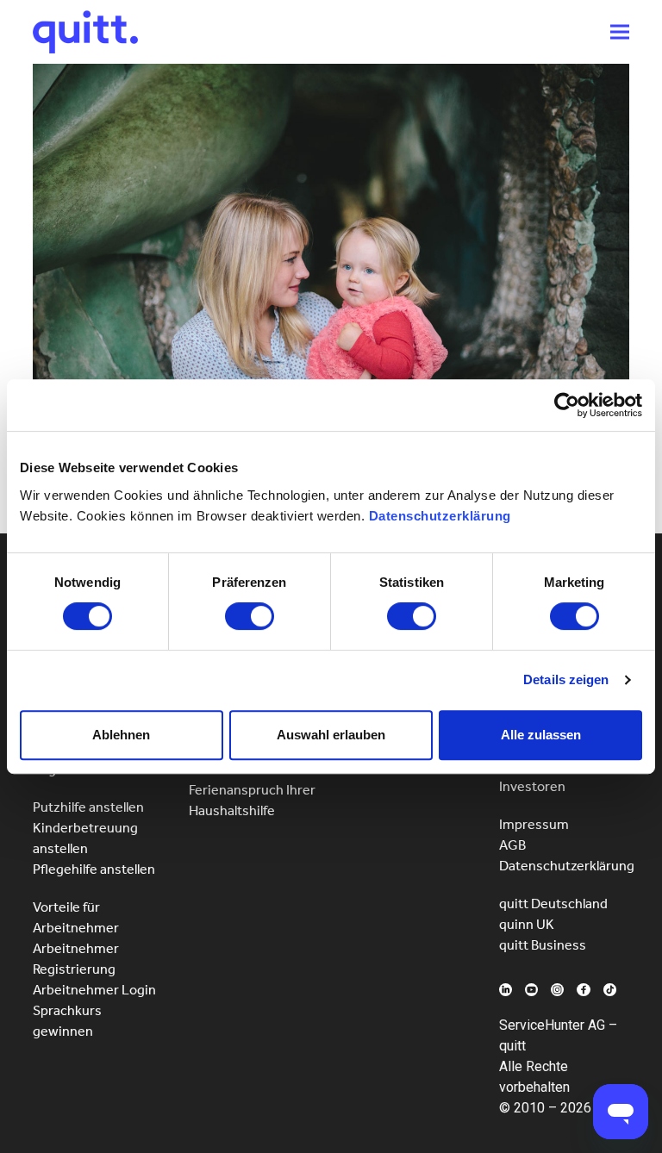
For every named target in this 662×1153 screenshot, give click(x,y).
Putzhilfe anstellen (88, 807)
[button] (619, 32)
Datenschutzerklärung (440, 515)
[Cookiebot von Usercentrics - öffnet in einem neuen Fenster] (566, 405)
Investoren (532, 786)
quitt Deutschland (553, 903)
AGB (512, 845)
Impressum (534, 824)
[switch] (249, 616)
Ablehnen (121, 734)
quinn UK (526, 924)
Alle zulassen (541, 734)
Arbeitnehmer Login (94, 990)
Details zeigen (566, 679)
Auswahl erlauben (331, 734)
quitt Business (542, 945)
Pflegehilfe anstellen (94, 869)
